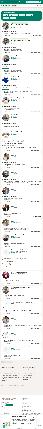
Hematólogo (29, 15)
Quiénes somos (4, 403)
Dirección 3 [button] (18, 87)
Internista (6, 18)
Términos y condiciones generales (8, 398)
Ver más (12, 18)
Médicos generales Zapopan (29, 373)
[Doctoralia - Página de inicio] (2, 1)
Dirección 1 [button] (5, 66)
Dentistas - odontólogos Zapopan (30, 371)
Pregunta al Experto (26, 401)
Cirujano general (13, 15)
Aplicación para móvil (26, 406)
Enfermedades (25, 403)
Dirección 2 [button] (12, 66)
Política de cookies (5, 402)
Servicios (10, 385)
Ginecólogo (22, 15)
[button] (39, 12)
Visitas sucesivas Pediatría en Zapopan (10, 373)
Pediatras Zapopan (27, 377)
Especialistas (25, 398)
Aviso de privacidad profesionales (8, 401)
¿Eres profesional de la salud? (33, 1)
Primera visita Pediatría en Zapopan (9, 369)
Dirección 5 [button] (31, 87)
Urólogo (5, 15)
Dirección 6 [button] (38, 87)
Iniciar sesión (22, 1)
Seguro (14, 5)
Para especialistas (5, 413)
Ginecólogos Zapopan (27, 375)
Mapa (39, 5)
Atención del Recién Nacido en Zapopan (10, 375)
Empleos (7, 405)
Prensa (2, 406)
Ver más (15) (5, 380)
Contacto (3, 407)
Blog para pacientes (26, 407)
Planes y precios (4, 412)
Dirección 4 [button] (25, 87)
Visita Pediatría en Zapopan (8, 371)
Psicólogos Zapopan (27, 369)
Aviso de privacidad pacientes (7, 399)
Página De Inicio (4, 385)
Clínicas (23, 399)
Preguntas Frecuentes (27, 405)
